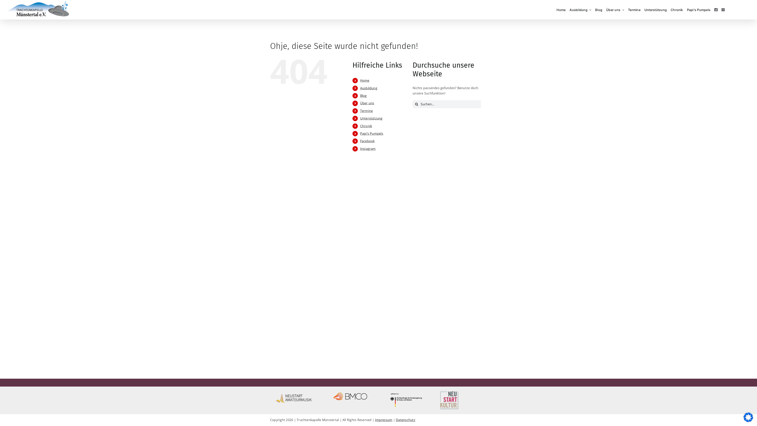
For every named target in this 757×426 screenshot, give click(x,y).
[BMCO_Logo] (350, 392)
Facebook (367, 141)
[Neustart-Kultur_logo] (449, 392)
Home (364, 80)
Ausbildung (368, 88)
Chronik (366, 126)
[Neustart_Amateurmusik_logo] (294, 392)
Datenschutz (405, 420)
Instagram (368, 149)
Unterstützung (371, 118)
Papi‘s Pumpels (371, 133)
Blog (363, 95)
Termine (366, 111)
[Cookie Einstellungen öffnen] (748, 421)
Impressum (383, 420)
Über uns (367, 103)
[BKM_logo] (406, 392)
